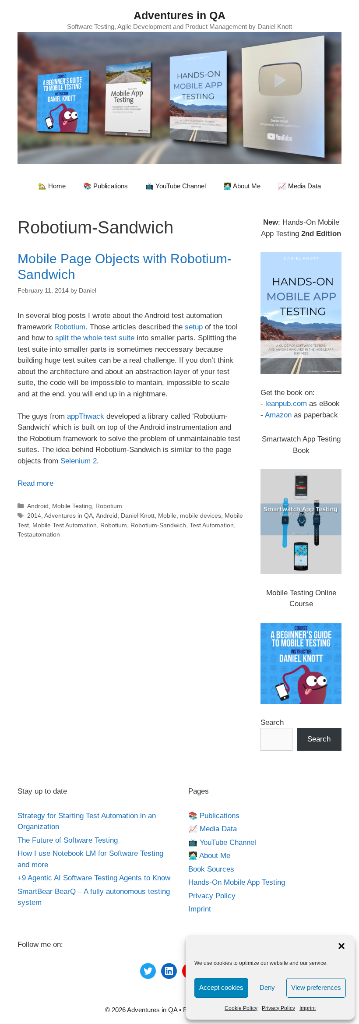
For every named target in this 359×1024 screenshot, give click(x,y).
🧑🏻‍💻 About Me (241, 186)
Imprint (307, 1008)
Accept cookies (221, 987)
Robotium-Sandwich (158, 525)
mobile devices (200, 515)
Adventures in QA (179, 15)
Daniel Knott (138, 515)
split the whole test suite (94, 338)
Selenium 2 (78, 461)
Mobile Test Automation (64, 525)
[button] (341, 946)
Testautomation (39, 534)
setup (195, 327)
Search (272, 722)
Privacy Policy (278, 1008)
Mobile (167, 515)
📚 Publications (105, 186)
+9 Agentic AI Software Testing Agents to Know (94, 878)
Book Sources (211, 869)
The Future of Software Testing (68, 840)
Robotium (69, 327)
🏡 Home (52, 186)
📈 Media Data (299, 186)
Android (38, 505)
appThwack (86, 416)
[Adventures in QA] (179, 97)
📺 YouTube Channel (175, 186)
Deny (267, 987)
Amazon (278, 415)
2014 (34, 515)
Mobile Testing (72, 505)
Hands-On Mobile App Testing (236, 882)
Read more (35, 483)
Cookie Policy (241, 1008)
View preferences (316, 987)
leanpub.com (286, 403)
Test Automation (212, 525)
